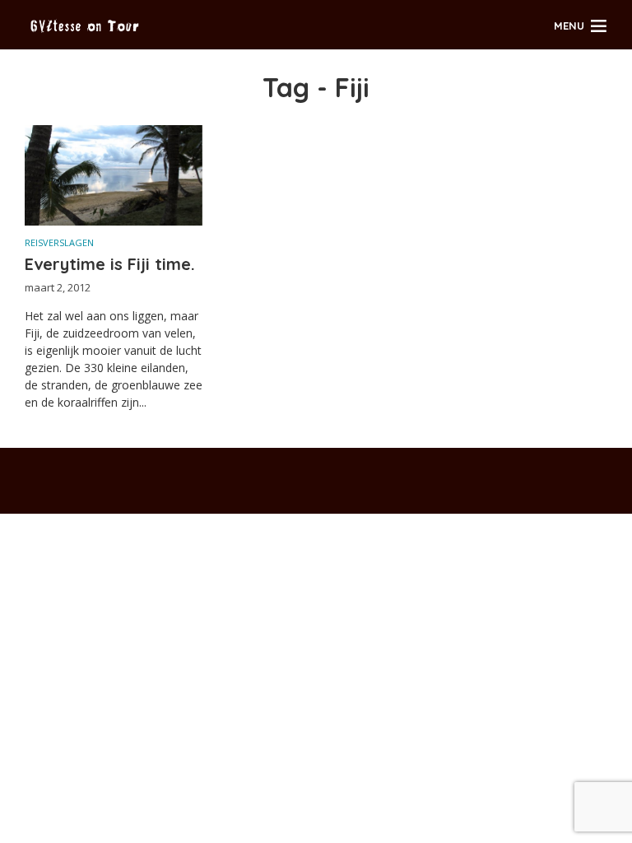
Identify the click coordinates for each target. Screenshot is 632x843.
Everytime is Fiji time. (110, 264)
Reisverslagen (59, 242)
